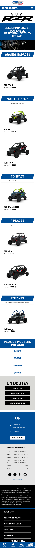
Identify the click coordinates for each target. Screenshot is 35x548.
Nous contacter (17, 437)
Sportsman (17, 365)
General (17, 358)
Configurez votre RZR (17, 403)
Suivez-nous (9, 529)
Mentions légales (17, 479)
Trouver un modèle (17, 393)
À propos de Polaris (12, 517)
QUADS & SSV (9, 511)
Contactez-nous (17, 398)
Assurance (8, 535)
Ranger (17, 351)
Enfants (17, 372)
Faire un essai (17, 388)
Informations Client (13, 523)
